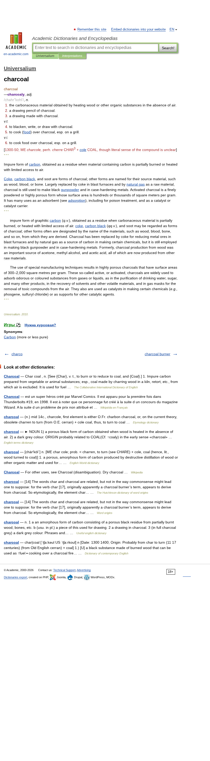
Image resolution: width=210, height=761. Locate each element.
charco (17, 354)
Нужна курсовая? (40, 325)
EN (172, 29)
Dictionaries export (15, 577)
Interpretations (72, 56)
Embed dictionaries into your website (138, 29)
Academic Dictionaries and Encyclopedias (75, 38)
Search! (168, 48)
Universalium (45, 56)
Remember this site (92, 29)
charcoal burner (157, 354)
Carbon (10, 337)
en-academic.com (16, 54)
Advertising (84, 570)
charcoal (11, 417)
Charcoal (11, 376)
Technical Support (64, 570)
